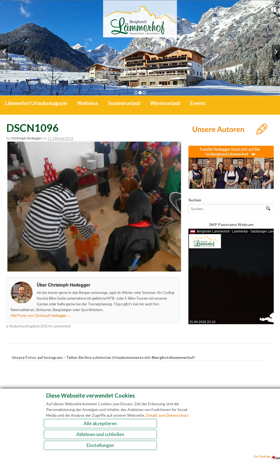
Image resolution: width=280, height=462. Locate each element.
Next (276, 52)
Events (198, 103)
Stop (273, 9)
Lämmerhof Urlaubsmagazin (36, 103)
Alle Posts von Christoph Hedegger (41, 315)
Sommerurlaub (124, 103)
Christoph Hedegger (26, 138)
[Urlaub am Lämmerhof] (140, 34)
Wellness (87, 103)
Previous (4, 52)
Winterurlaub (165, 103)
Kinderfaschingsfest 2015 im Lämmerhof (40, 326)
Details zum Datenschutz (167, 415)
